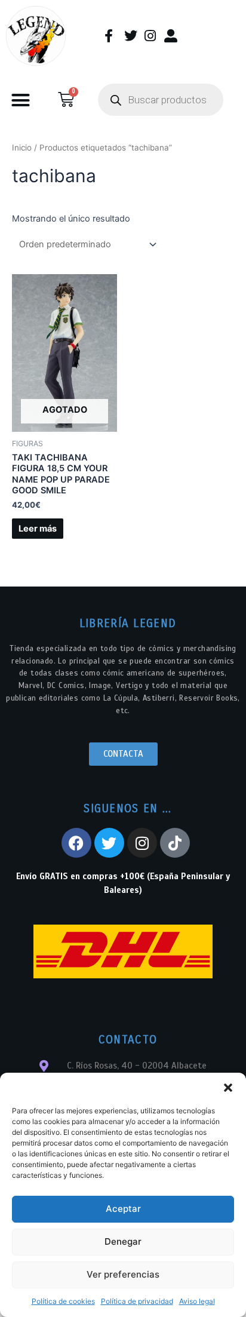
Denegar (123, 1241)
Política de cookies (63, 1301)
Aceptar (123, 1208)
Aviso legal (197, 1301)
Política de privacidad (137, 1301)
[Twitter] (109, 843)
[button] (228, 1088)
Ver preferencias (123, 1274)
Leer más (38, 528)
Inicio (22, 147)
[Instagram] (142, 843)
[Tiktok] (175, 843)
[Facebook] (76, 843)
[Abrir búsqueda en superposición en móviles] (160, 100)
